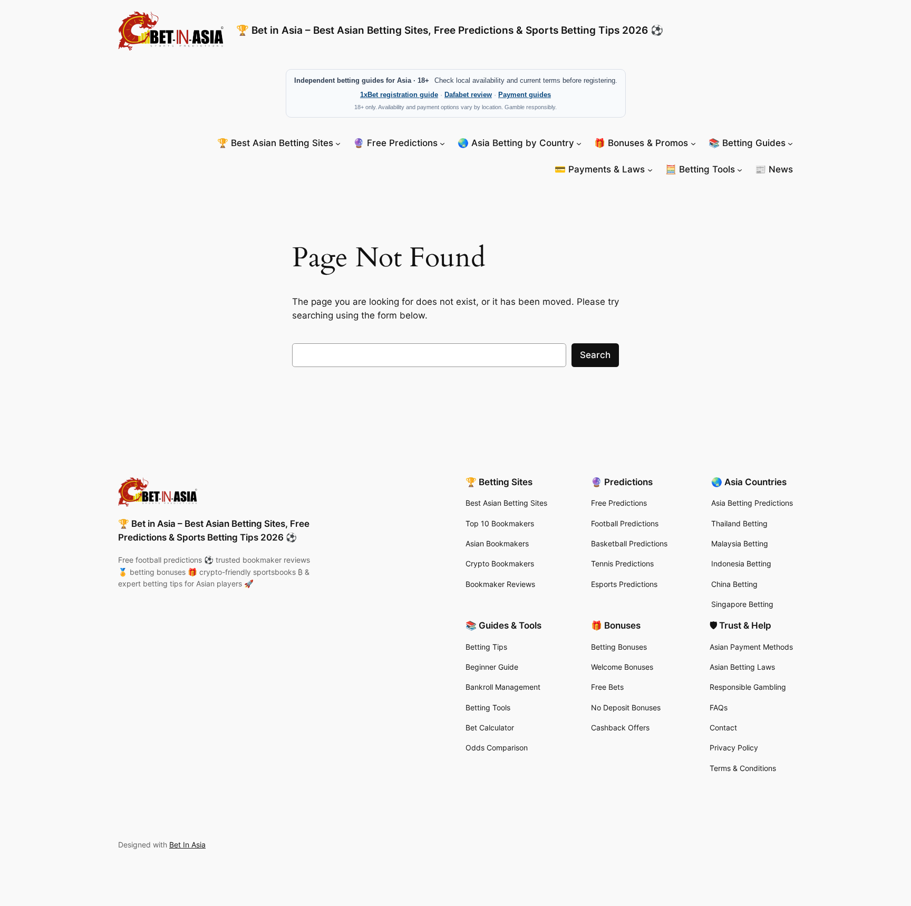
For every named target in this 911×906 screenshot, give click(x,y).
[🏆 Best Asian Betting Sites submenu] (338, 143)
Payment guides (524, 95)
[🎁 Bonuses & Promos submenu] (693, 143)
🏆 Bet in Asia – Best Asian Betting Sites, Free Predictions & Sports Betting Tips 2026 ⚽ (449, 30)
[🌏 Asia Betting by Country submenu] (579, 143)
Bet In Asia (187, 844)
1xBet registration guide (399, 95)
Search (595, 355)
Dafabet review (468, 95)
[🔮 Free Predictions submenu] (442, 143)
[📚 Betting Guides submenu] (790, 143)
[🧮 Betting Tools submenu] (739, 169)
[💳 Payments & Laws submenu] (650, 169)
